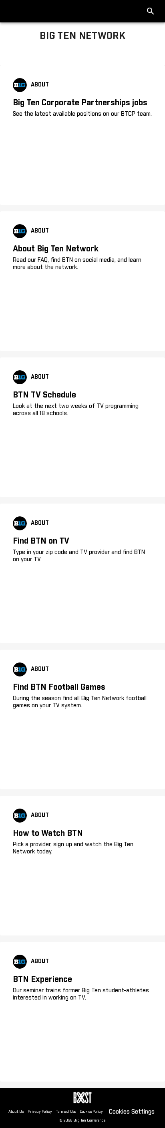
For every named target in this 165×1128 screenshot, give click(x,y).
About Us (16, 1112)
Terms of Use (66, 1112)
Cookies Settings (132, 1112)
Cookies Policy (91, 1112)
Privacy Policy (40, 1112)
